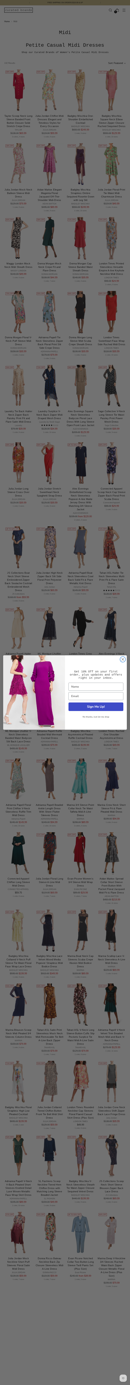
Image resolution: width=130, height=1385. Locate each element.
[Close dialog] (123, 659)
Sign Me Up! (96, 707)
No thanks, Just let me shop (96, 716)
